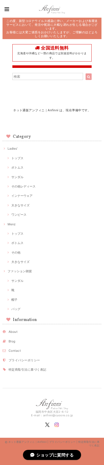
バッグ (15, 309)
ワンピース (19, 214)
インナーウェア (22, 196)
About (13, 332)
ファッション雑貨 (20, 271)
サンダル (17, 177)
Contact (15, 350)
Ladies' (13, 148)
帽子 (14, 300)
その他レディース (23, 186)
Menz (12, 224)
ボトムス (17, 167)
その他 (15, 252)
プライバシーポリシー (24, 360)
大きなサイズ (20, 205)
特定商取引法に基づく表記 (27, 369)
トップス (17, 158)
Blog (12, 341)
